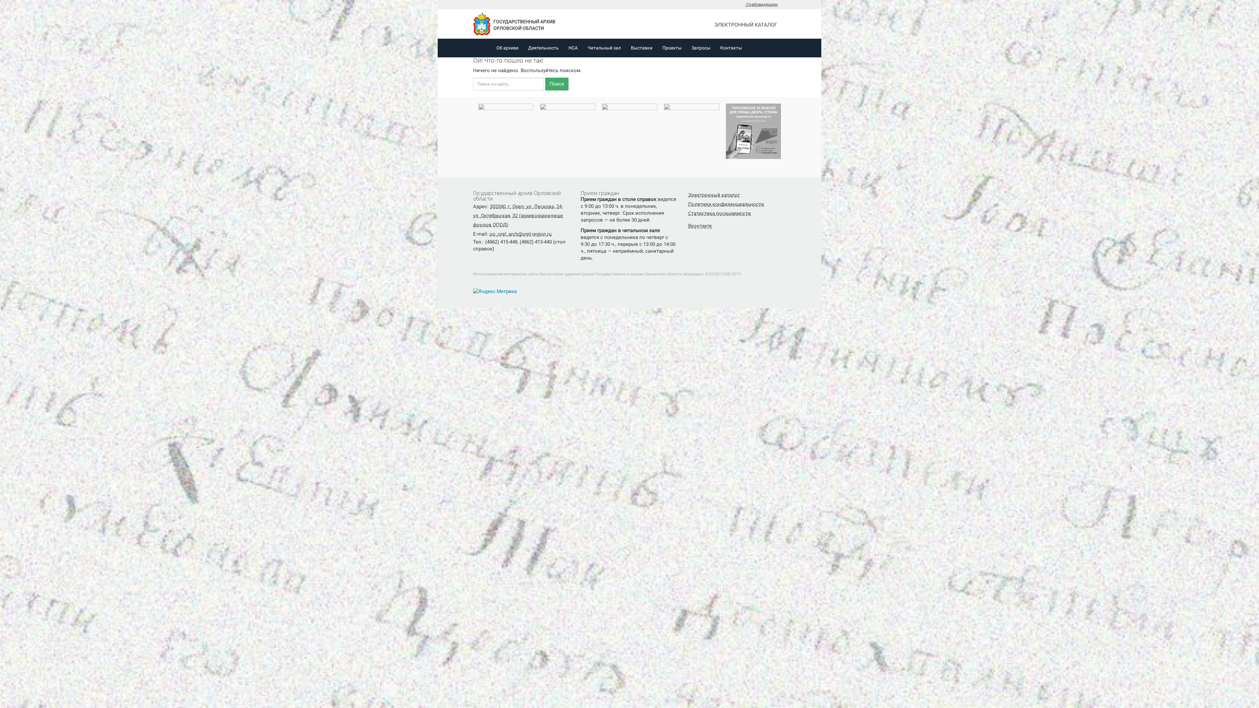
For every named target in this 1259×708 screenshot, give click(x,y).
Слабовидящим (761, 4)
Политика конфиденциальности (726, 204)
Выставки (641, 47)
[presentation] (472, 133)
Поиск (557, 84)
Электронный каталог (746, 25)
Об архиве (507, 47)
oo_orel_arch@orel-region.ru (520, 234)
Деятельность (543, 47)
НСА (573, 47)
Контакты (731, 47)
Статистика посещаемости (719, 213)
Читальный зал (604, 47)
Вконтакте (700, 226)
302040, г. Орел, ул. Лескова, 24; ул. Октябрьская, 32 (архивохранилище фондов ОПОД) (518, 216)
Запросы (700, 47)
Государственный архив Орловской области (524, 25)
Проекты (672, 47)
